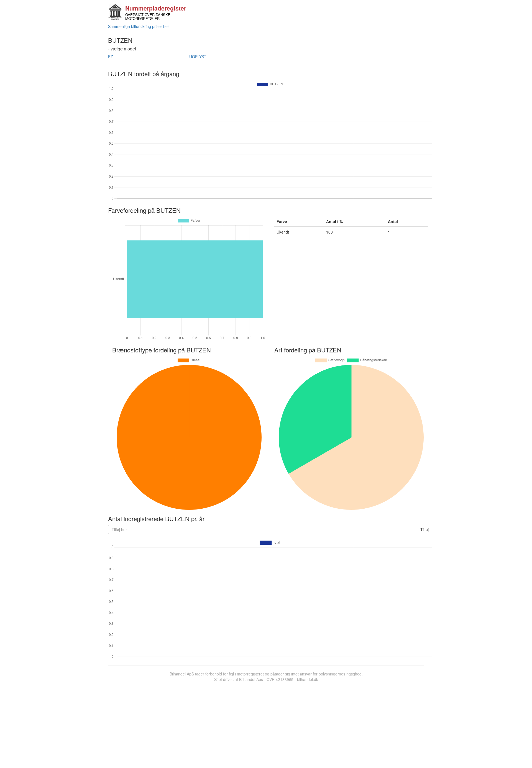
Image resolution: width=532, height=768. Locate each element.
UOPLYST (197, 56)
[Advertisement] (266, 723)
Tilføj (424, 529)
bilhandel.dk (307, 679)
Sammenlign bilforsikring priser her (138, 26)
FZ (110, 56)
